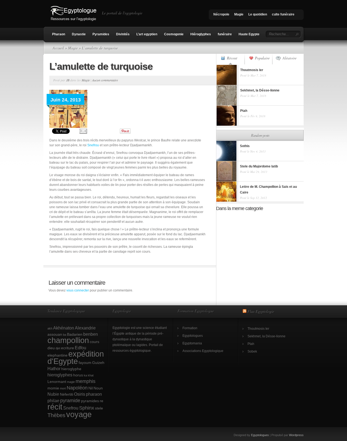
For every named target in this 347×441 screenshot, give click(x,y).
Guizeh (98, 362)
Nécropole (221, 14)
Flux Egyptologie (261, 311)
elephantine (57, 355)
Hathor (53, 368)
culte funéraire (283, 14)
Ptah (251, 344)
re (101, 401)
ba (64, 334)
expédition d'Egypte (75, 358)
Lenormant (56, 381)
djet (58, 348)
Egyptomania (192, 343)
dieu (51, 348)
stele (99, 408)
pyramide (70, 400)
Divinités (123, 34)
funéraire (225, 34)
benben (90, 334)
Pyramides (100, 34)
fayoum (85, 362)
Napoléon (77, 388)
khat (91, 375)
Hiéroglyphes (200, 34)
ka (85, 375)
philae (53, 400)
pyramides (90, 401)
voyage (79, 414)
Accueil (58, 47)
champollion (68, 340)
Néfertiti (66, 394)
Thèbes (56, 415)
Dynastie (79, 34)
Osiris (79, 394)
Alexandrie (85, 327)
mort (63, 388)
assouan (54, 334)
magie (71, 381)
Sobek (252, 351)
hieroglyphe (71, 369)
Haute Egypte (249, 34)
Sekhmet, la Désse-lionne (266, 336)
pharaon (94, 394)
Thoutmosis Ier (258, 329)
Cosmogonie (174, 34)
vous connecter (77, 290)
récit (54, 406)
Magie (238, 14)
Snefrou (93, 145)
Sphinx (86, 408)
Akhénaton (63, 327)
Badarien (74, 334)
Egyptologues (192, 336)
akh (49, 328)
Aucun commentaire (105, 80)
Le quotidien (257, 14)
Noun (98, 388)
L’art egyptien (146, 34)
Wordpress (296, 435)
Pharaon (58, 34)
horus (78, 375)
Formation (189, 328)
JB (67, 80)
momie (53, 388)
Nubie (53, 394)
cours (94, 342)
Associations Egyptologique (202, 351)
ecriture (67, 348)
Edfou (80, 347)
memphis (85, 381)
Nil (90, 388)
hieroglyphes (59, 374)
